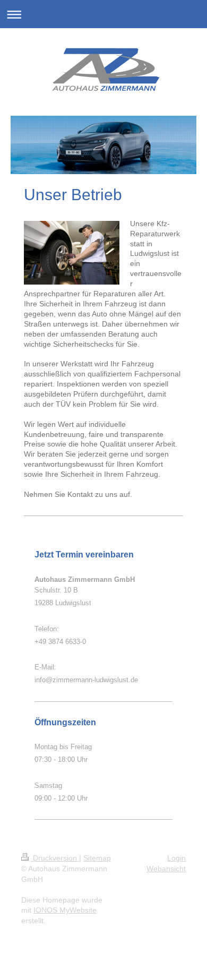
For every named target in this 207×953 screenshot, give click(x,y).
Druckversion (55, 858)
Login (176, 858)
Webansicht (166, 868)
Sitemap (97, 858)
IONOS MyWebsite (65, 910)
